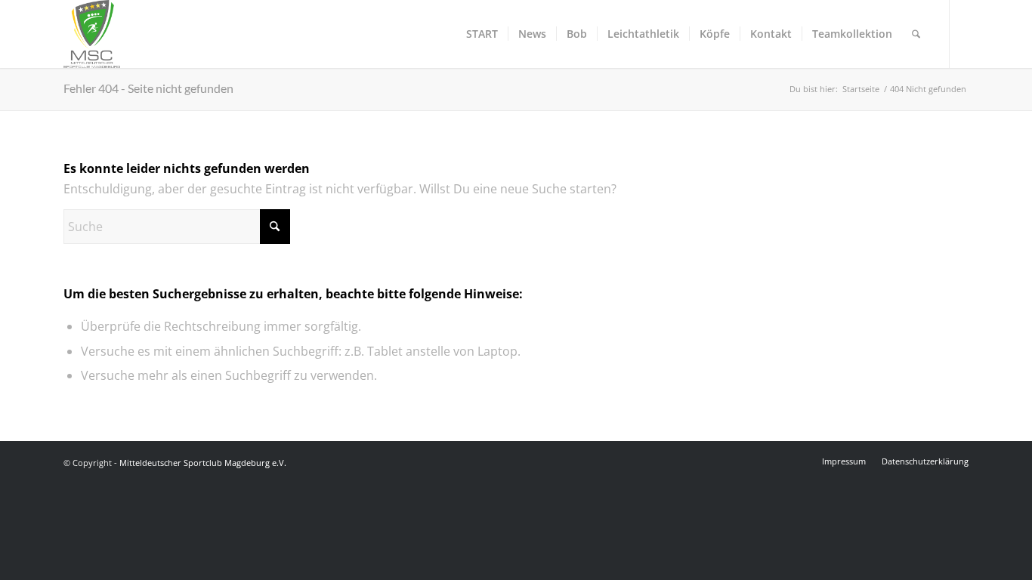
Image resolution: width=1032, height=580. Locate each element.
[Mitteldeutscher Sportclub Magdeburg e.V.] (91, 34)
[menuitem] (482, 34)
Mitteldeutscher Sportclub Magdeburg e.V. (202, 462)
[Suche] (916, 34)
